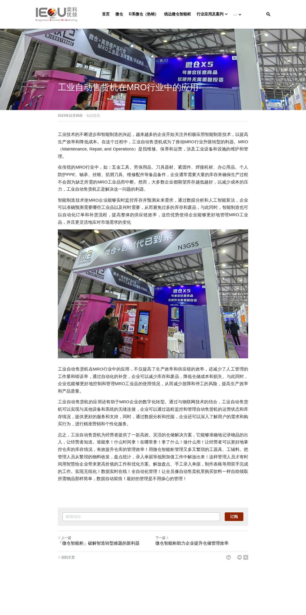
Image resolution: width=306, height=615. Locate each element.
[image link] (56, 14)
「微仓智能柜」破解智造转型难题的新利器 (99, 543)
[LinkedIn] (228, 557)
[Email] (239, 557)
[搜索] (268, 14)
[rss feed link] (245, 557)
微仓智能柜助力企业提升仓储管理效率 (192, 543)
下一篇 (160, 538)
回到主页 (68, 557)
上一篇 (66, 538)
